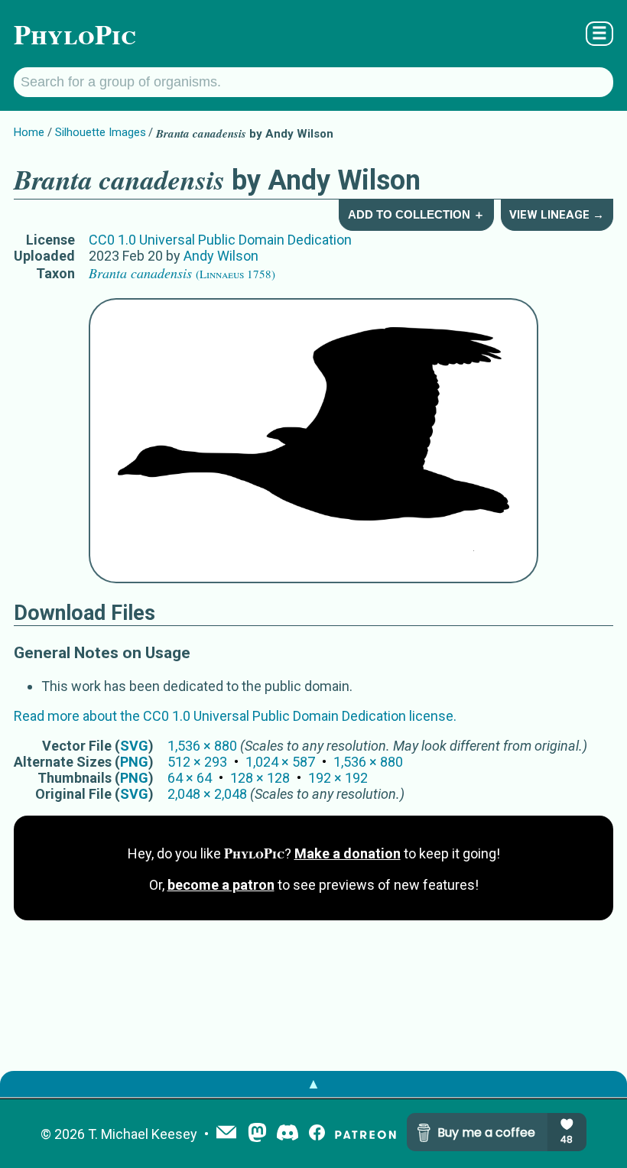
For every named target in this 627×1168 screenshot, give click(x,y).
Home (29, 132)
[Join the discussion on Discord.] (287, 1134)
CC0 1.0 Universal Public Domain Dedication (220, 240)
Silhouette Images (100, 132)
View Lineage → (556, 215)
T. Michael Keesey (142, 1134)
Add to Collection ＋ (416, 214)
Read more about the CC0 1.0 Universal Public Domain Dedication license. (235, 716)
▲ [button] (313, 1084)
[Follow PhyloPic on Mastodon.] (257, 1134)
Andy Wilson (221, 256)
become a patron (221, 885)
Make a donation (347, 853)
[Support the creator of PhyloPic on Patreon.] (365, 1134)
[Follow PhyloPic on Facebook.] (317, 1134)
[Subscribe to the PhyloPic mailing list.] (226, 1133)
